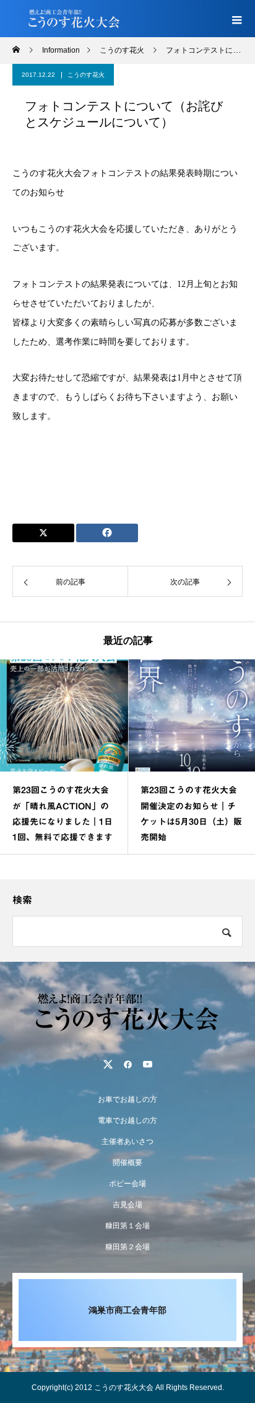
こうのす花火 (86, 74)
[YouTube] (147, 1064)
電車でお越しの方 (127, 1120)
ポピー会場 (127, 1183)
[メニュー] (236, 18)
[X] (108, 1064)
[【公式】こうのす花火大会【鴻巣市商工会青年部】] (127, 1011)
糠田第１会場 (127, 1225)
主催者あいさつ (127, 1141)
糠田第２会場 (127, 1246)
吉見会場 (127, 1204)
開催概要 (127, 1162)
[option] (64, 756)
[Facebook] (127, 1064)
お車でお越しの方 (127, 1099)
